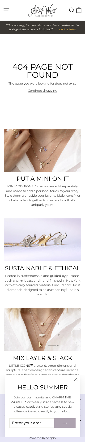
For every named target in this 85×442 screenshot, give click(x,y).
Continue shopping (42, 90)
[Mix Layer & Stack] (42, 329)
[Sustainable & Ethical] (42, 240)
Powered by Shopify (42, 438)
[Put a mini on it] (42, 150)
